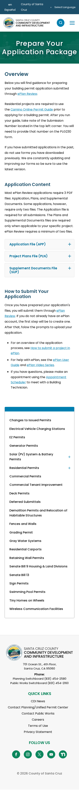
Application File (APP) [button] (27, 244)
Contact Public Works (38, 713)
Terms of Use (38, 726)
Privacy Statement (38, 732)
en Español (10, 7)
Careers (38, 719)
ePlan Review (27, 94)
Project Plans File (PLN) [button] (28, 256)
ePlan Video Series (40, 365)
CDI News (38, 701)
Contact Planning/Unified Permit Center (38, 707)
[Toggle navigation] (72, 23)
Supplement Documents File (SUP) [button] (33, 270)
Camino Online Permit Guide (32, 109)
